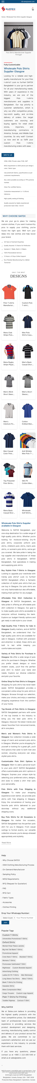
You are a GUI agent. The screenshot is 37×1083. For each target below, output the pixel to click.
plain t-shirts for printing (14, 997)
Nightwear (6, 968)
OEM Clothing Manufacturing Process (18, 865)
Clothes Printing (9, 907)
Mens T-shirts (27, 979)
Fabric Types (8, 898)
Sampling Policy (9, 874)
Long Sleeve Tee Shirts (11, 979)
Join (5, 922)
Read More (6, 843)
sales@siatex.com (28, 1)
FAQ (4, 888)
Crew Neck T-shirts (9, 957)
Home (3, 17)
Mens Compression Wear (11, 990)
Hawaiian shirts (8, 986)
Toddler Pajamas (8, 1000)
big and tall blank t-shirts (12, 949)
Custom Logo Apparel (24, 993)
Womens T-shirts (8, 960)
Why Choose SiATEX (11, 860)
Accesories (7, 902)
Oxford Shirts (8, 942)
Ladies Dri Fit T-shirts (10, 975)
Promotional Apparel (10, 953)
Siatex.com (12, 1011)
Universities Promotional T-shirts (14, 939)
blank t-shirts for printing (12, 982)
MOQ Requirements (11, 879)
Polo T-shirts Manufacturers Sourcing (9, 305)
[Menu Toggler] (3, 1)
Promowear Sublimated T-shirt (14, 964)
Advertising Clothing (10, 971)
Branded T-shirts (26, 957)
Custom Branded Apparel (22, 968)
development (15, 1027)
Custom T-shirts (10, 935)
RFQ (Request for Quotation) (15, 884)
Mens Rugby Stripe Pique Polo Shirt (8, 364)
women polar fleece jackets (13, 946)
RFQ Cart (7, 893)
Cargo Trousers (8, 993)
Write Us (8, 155)
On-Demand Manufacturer (14, 870)
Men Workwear (26, 975)
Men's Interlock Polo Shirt (9, 423)
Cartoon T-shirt (23, 1000)
